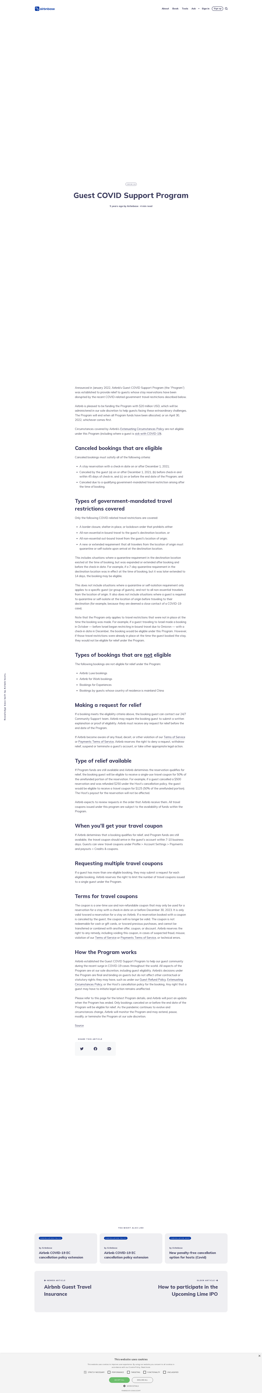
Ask (193, 8)
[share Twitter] (82, 1049)
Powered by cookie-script (131, 1391)
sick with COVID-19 (148, 433)
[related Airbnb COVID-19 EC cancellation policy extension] (65, 1248)
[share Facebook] (95, 1049)
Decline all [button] (142, 1380)
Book (175, 8)
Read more (145, 1367)
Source (79, 1025)
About (165, 8)
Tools (185, 8)
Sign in (205, 8)
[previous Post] (179, 1291)
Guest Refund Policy (153, 979)
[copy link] (109, 1049)
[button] (131, 1385)
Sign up (217, 8)
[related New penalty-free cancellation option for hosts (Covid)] (196, 1248)
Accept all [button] (119, 1380)
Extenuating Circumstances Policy (142, 429)
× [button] (259, 1356)
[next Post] (82, 1291)
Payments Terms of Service (96, 741)
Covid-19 (131, 184)
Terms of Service (174, 737)
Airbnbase (132, 206)
